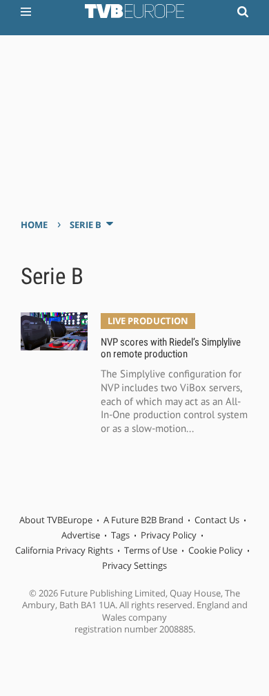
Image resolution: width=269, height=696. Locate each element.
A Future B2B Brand (143, 520)
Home (34, 224)
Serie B (85, 224)
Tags (120, 535)
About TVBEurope (55, 520)
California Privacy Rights (64, 550)
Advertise (80, 535)
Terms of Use (150, 550)
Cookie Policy (215, 550)
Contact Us (217, 520)
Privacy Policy (169, 535)
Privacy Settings (134, 565)
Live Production (148, 320)
